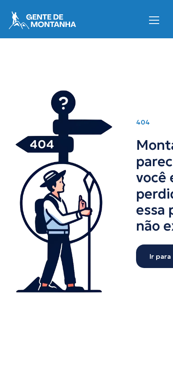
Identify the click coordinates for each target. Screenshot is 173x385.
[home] (42, 20)
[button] (154, 20)
